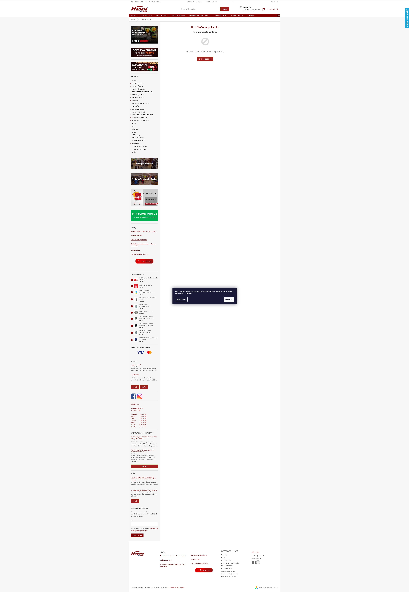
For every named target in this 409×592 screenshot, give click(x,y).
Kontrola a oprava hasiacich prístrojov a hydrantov (143, 245)
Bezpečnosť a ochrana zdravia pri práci (143, 232)
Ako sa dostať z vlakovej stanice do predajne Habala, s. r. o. (142, 450)
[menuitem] (133, 15)
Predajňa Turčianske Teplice (230, 563)
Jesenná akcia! (136, 365)
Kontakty (191, 2)
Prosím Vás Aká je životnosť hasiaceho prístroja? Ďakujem (144, 437)
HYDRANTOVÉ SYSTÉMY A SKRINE (142, 115)
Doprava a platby (226, 568)
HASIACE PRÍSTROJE (138, 112)
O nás (200, 2)
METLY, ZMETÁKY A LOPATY (140, 103)
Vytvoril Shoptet (264, 588)
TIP (133, 126)
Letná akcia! (135, 374)
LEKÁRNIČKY (136, 106)
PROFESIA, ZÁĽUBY (138, 95)
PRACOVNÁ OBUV (137, 86)
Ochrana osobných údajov (229, 574)
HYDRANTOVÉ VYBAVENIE (139, 118)
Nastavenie (181, 299)
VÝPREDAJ (135, 129)
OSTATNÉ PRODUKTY (138, 109)
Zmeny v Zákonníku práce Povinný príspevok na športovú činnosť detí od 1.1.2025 (143, 478)
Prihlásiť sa (137, 535)
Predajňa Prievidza (227, 566)
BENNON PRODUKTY (138, 141)
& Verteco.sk (274, 588)
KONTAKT (255, 552)
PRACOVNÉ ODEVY (137, 83)
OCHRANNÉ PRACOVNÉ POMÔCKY (142, 92)
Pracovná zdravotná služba (139, 254)
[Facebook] (134, 396)
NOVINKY (134, 80)
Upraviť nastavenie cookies (176, 588)
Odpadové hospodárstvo (139, 240)
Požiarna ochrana (136, 236)
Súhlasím (228, 299)
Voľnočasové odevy (140, 146)
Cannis (134, 132)
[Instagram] (139, 396)
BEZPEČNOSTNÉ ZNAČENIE (140, 121)
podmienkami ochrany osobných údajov (144, 529)
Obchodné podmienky (228, 571)
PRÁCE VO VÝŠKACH (138, 98)
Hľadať (224, 9)
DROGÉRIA (135, 101)
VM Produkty (136, 135)
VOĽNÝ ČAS (135, 144)
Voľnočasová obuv (140, 149)
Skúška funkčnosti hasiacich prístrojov (144, 490)
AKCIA (134, 123)
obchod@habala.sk (258, 556)
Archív (135, 387)
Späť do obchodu (205, 59)
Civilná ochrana (135, 250)
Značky (134, 152)
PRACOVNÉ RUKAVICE (138, 89)
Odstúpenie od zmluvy (228, 577)
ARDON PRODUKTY (138, 138)
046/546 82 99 (256, 559)
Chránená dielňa (211, 2)
